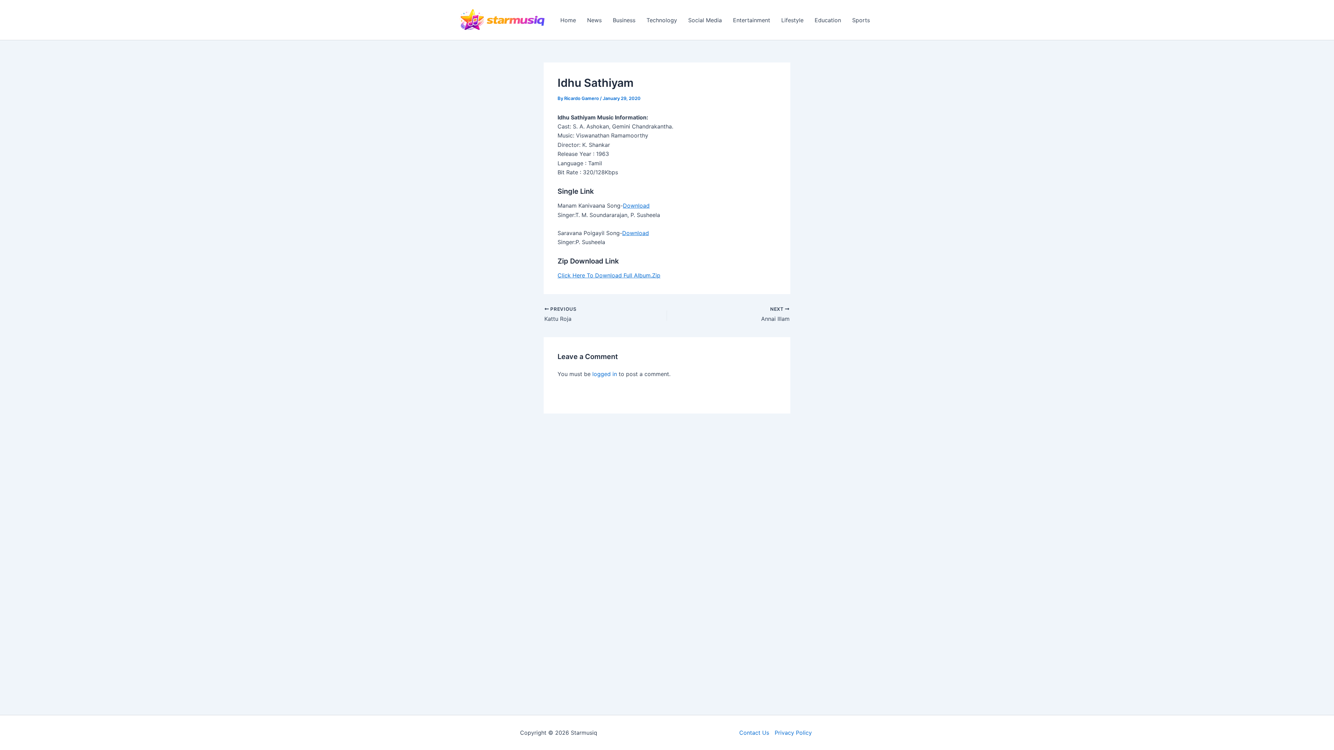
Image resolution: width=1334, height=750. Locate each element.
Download (636, 205)
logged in (604, 373)
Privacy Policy (793, 732)
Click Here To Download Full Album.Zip (609, 275)
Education (828, 20)
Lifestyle (792, 20)
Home (568, 20)
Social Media (705, 20)
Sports (861, 20)
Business (624, 20)
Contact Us (754, 732)
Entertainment (751, 20)
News (594, 20)
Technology (662, 20)
